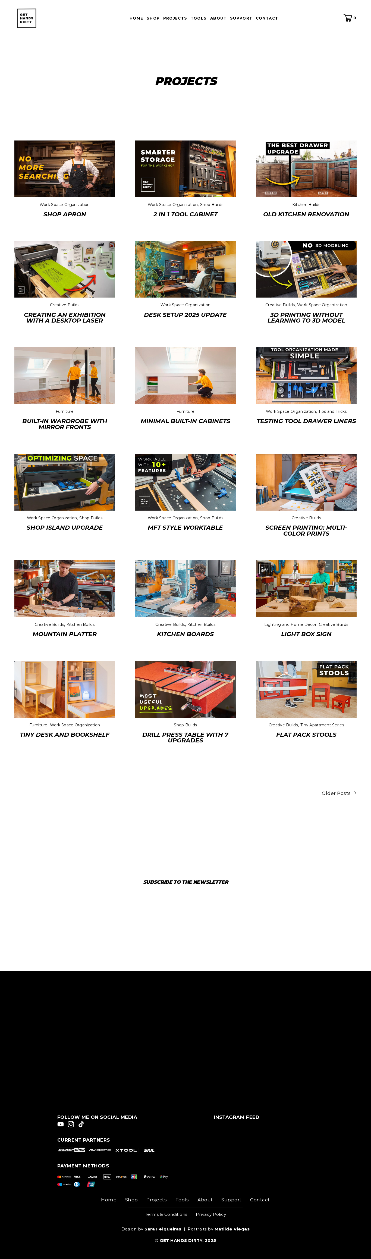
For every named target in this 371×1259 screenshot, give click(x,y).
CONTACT (267, 18)
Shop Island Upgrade (65, 527)
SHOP (153, 18)
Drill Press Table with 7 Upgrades (185, 737)
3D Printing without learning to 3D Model (306, 317)
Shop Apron (64, 214)
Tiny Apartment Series (322, 725)
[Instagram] (71, 1124)
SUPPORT (241, 18)
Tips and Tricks (332, 411)
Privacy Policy (211, 1214)
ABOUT (218, 18)
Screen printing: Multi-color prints (306, 530)
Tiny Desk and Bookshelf (64, 734)
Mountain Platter (65, 634)
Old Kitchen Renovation (306, 214)
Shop (131, 1199)
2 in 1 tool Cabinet (185, 214)
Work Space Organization (65, 204)
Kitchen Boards (185, 634)
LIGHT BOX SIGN (306, 634)
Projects (156, 1199)
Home (109, 1199)
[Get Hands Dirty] (60, 1124)
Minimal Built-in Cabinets (185, 420)
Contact (260, 1199)
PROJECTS (175, 18)
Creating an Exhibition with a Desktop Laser (65, 317)
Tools (182, 1199)
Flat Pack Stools (306, 734)
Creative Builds (64, 304)
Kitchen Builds (306, 204)
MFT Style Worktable (185, 527)
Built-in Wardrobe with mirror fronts (64, 423)
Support (231, 1199)
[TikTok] (81, 1124)
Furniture (65, 411)
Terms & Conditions (166, 1214)
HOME (136, 18)
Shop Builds (211, 204)
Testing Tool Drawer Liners (306, 420)
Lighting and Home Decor (290, 624)
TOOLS (199, 18)
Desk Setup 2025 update (185, 314)
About (205, 1199)
